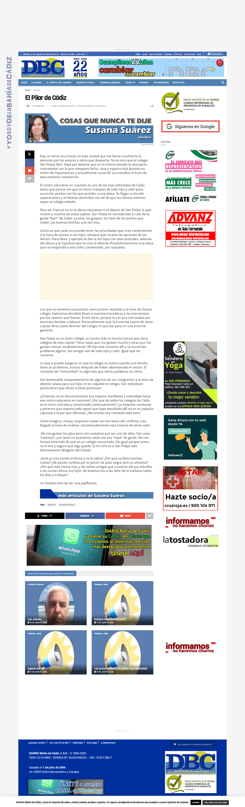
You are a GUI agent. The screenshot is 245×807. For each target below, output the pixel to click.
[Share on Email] (29, 171)
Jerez (145, 54)
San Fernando (156, 54)
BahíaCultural (85, 82)
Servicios (178, 82)
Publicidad (78, 742)
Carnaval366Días (110, 82)
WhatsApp (216, 54)
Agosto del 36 (36, 668)
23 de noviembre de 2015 (63, 105)
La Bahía (36, 82)
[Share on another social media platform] (29, 179)
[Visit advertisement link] (161, 67)
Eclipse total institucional (110, 619)
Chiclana (168, 54)
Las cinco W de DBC (59, 742)
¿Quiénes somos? (37, 742)
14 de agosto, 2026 (105, 622)
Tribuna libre (101, 584)
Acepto (123, 803)
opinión (52, 504)
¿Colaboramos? (108, 742)
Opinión (143, 82)
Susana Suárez (67, 504)
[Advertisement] (122, 23)
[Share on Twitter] (29, 155)
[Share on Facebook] (29, 163)
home (27, 90)
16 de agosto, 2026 (38, 622)
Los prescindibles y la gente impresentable (120, 668)
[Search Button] (223, 82)
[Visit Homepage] (55, 67)
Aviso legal (92, 742)
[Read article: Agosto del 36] (56, 652)
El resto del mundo (58, 82)
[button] (193, 744)
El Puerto (178, 54)
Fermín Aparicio (36, 584)
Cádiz (138, 54)
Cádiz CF (130, 82)
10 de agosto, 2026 (105, 672)
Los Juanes (35, 619)
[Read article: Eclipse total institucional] (122, 603)
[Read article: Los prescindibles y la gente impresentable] (122, 652)
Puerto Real (189, 54)
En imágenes (161, 82)
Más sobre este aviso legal (223, 799)
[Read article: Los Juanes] (56, 603)
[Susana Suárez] (96, 494)
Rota (199, 54)
